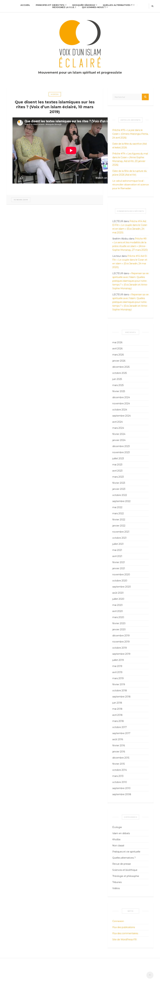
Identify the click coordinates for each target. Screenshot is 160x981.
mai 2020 (117, 605)
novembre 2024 (121, 403)
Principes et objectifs (50, 5)
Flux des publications (123, 927)
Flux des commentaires (125, 933)
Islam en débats (121, 833)
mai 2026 (117, 342)
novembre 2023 (121, 452)
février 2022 (118, 519)
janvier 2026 (118, 360)
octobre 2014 (119, 770)
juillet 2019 (118, 660)
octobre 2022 (119, 495)
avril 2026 (117, 348)
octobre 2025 (119, 373)
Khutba (116, 839)
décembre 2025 (121, 366)
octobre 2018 (119, 690)
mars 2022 (118, 513)
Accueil (25, 5)
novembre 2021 (120, 531)
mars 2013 (117, 776)
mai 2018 (117, 708)
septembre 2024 (121, 415)
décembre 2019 (121, 635)
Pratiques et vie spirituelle (126, 851)
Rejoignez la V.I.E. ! (64, 7)
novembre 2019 (121, 641)
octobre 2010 (119, 782)
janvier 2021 (118, 568)
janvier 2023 (118, 489)
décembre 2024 (121, 397)
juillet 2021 (118, 544)
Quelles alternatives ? (117, 5)
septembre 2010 (121, 788)
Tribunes (117, 882)
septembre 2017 (121, 733)
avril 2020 (117, 611)
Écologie (117, 827)
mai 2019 (117, 666)
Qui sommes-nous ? (94, 7)
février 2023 (118, 482)
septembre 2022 (121, 501)
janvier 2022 (118, 525)
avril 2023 (117, 470)
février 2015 (118, 763)
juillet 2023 (118, 458)
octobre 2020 (119, 580)
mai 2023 (117, 464)
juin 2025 (117, 379)
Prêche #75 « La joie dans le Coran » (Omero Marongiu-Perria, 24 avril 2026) (130, 134)
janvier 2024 (118, 440)
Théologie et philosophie (125, 876)
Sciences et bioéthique (124, 870)
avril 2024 (117, 421)
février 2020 (118, 623)
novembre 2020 (121, 574)
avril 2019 (117, 672)
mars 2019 (118, 678)
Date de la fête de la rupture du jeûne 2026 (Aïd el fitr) (129, 173)
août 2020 (118, 592)
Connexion (118, 921)
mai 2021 (117, 550)
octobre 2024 (119, 409)
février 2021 (118, 562)
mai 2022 (117, 507)
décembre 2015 (120, 757)
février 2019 (118, 684)
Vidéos (55, 94)
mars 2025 (118, 385)
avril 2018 (117, 715)
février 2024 (118, 434)
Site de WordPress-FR (124, 939)
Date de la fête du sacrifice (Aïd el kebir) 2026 (129, 145)
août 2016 (117, 739)
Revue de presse (121, 863)
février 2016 (118, 745)
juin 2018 (117, 702)
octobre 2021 (119, 537)
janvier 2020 (119, 629)
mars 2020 (118, 617)
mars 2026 (118, 354)
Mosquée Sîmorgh (83, 5)
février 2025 (118, 391)
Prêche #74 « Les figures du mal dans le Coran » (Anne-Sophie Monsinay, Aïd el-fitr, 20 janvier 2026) (130, 159)
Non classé (118, 845)
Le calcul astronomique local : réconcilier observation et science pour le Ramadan (130, 184)
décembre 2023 (121, 446)
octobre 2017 (119, 727)
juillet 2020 (118, 599)
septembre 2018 (121, 696)
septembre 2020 (121, 586)
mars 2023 (118, 476)
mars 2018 (118, 721)
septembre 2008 (121, 794)
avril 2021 (117, 556)
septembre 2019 (121, 653)
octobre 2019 (119, 647)
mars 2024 (118, 428)
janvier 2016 (118, 751)
